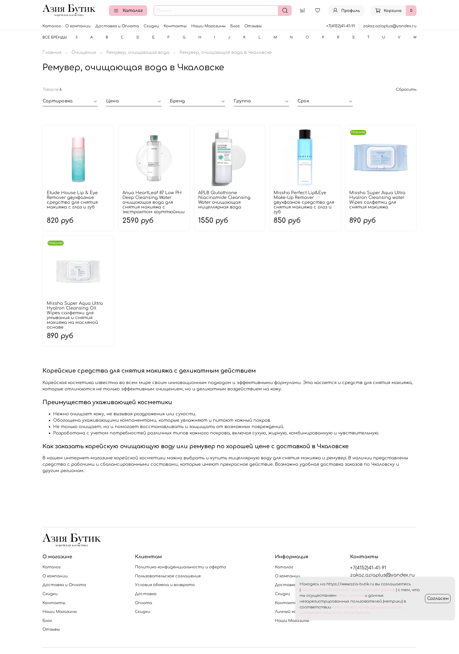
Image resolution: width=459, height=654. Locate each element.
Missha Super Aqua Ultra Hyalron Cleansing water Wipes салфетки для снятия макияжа (377, 200)
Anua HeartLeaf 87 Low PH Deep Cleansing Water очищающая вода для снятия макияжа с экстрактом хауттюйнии (153, 202)
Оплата (143, 603)
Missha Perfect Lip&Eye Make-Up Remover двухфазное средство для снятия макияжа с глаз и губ (304, 202)
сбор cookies (351, 596)
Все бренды (54, 37)
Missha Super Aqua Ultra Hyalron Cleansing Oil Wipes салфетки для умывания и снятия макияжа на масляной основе (75, 315)
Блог (235, 26)
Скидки (151, 26)
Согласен (438, 598)
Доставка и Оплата (117, 26)
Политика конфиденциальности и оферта (180, 567)
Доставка (145, 594)
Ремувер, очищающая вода (137, 52)
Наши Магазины (208, 26)
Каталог (133, 10)
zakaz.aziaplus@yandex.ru (389, 26)
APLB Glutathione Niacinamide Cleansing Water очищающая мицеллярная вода (224, 200)
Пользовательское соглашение (168, 576)
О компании (78, 26)
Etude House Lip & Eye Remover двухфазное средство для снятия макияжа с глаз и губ (72, 200)
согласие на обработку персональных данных (348, 590)
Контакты (175, 26)
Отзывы (253, 26)
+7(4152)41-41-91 (340, 26)
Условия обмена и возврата (165, 585)
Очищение (83, 52)
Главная (51, 52)
